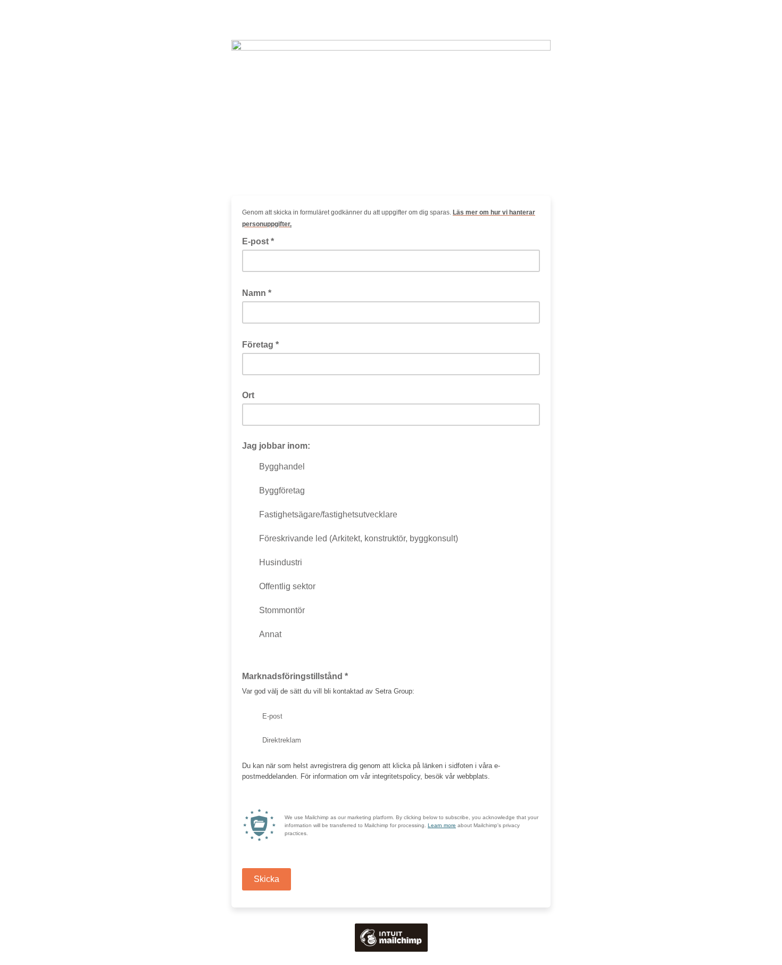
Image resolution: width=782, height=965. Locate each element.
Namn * (260, 292)
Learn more (442, 825)
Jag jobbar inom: (276, 445)
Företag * (263, 344)
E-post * (261, 240)
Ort (248, 395)
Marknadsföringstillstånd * (298, 675)
